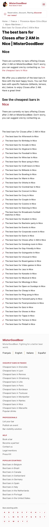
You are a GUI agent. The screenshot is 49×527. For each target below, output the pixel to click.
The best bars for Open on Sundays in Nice (25, 286)
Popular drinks (9, 411)
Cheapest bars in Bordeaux (15, 389)
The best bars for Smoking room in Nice (23, 244)
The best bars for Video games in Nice (23, 265)
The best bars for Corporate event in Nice (24, 231)
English (18, 353)
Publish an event (10, 425)
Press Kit (7, 454)
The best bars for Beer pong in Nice (22, 162)
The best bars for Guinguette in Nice (22, 252)
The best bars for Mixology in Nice (21, 282)
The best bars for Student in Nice (21, 219)
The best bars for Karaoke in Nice (21, 273)
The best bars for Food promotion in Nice (24, 303)
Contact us (8, 446)
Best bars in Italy (10, 487)
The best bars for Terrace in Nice (20, 320)
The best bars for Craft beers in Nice (22, 166)
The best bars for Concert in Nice (21, 191)
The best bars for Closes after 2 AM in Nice (25, 240)
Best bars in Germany (12, 479)
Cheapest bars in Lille (13, 382)
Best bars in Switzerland (14, 475)
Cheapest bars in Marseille (15, 408)
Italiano (30, 353)
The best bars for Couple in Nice (20, 199)
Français (7, 353)
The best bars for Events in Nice (20, 227)
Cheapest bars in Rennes (14, 374)
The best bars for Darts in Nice (19, 236)
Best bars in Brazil (11, 468)
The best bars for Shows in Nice (20, 311)
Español (42, 353)
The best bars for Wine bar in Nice (21, 157)
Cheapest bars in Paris (13, 385)
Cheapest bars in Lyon (13, 370)
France (14, 21)
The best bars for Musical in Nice (20, 278)
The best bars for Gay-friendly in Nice (23, 248)
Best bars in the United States (16, 498)
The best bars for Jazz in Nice (19, 269)
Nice (5, 104)
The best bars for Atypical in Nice (21, 149)
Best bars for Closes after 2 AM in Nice (20, 27)
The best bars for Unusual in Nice (21, 257)
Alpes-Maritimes (13, 24)
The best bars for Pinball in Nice (20, 324)
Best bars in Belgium (12, 464)
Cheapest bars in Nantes (14, 400)
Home (5, 21)
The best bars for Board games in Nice (23, 261)
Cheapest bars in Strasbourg (16, 378)
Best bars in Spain (11, 483)
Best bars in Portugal (12, 494)
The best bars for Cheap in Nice (20, 290)
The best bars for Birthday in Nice (21, 141)
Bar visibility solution (12, 429)
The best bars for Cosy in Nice (19, 195)
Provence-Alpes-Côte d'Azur (33, 21)
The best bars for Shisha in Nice (20, 183)
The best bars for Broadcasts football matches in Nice (22, 213)
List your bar (8, 421)
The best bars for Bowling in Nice (20, 174)
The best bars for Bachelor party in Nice (24, 223)
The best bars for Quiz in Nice (19, 307)
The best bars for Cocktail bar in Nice (22, 187)
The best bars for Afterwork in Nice (22, 136)
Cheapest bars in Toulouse (15, 393)
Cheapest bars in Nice (13, 404)
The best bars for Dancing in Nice (21, 208)
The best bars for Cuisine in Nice (20, 204)
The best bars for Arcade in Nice (20, 145)
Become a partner (11, 443)
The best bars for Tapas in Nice (19, 316)
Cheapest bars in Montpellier (16, 397)
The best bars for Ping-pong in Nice (22, 294)
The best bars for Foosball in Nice (21, 153)
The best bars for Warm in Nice (19, 178)
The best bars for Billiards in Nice (20, 170)
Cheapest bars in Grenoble (15, 367)
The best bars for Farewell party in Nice (23, 299)
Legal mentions (10, 450)
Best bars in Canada (12, 472)
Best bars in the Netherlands (16, 490)
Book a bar (7, 439)
